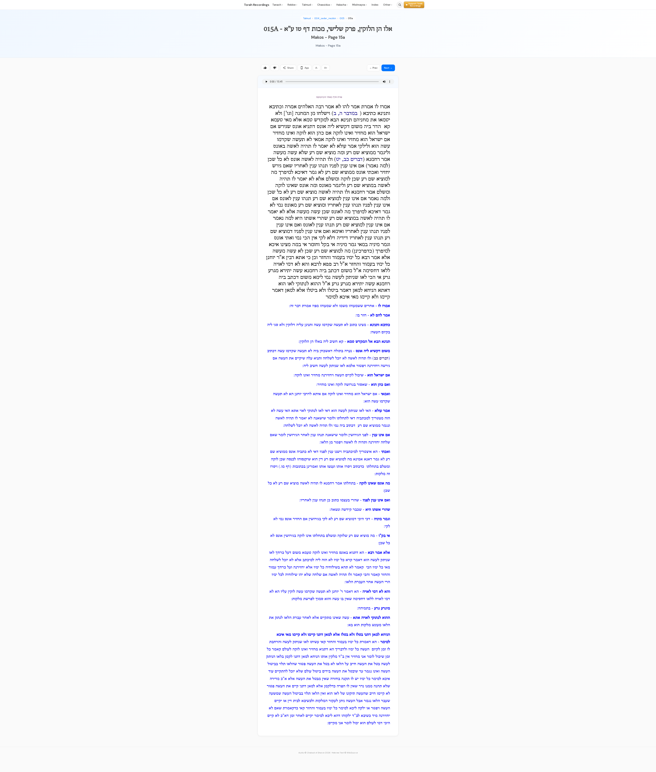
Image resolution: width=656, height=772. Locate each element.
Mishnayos (359, 4)
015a (350, 18)
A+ (325, 67)
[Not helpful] (275, 68)
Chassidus (324, 4)
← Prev (374, 67)
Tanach (277, 4)
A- (316, 67)
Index (375, 4)
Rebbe (292, 4)
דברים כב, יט (349, 159)
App (307, 67)
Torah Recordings (256, 5)
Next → (388, 67)
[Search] (400, 5)
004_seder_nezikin (325, 18)
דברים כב (381, 358)
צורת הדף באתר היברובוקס (329, 97)
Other (387, 4)
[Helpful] (265, 68)
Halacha (341, 4)
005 (342, 18)
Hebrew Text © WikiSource (345, 752)
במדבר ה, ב (345, 113)
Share (290, 67)
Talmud (307, 4)
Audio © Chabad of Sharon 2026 (314, 752)
